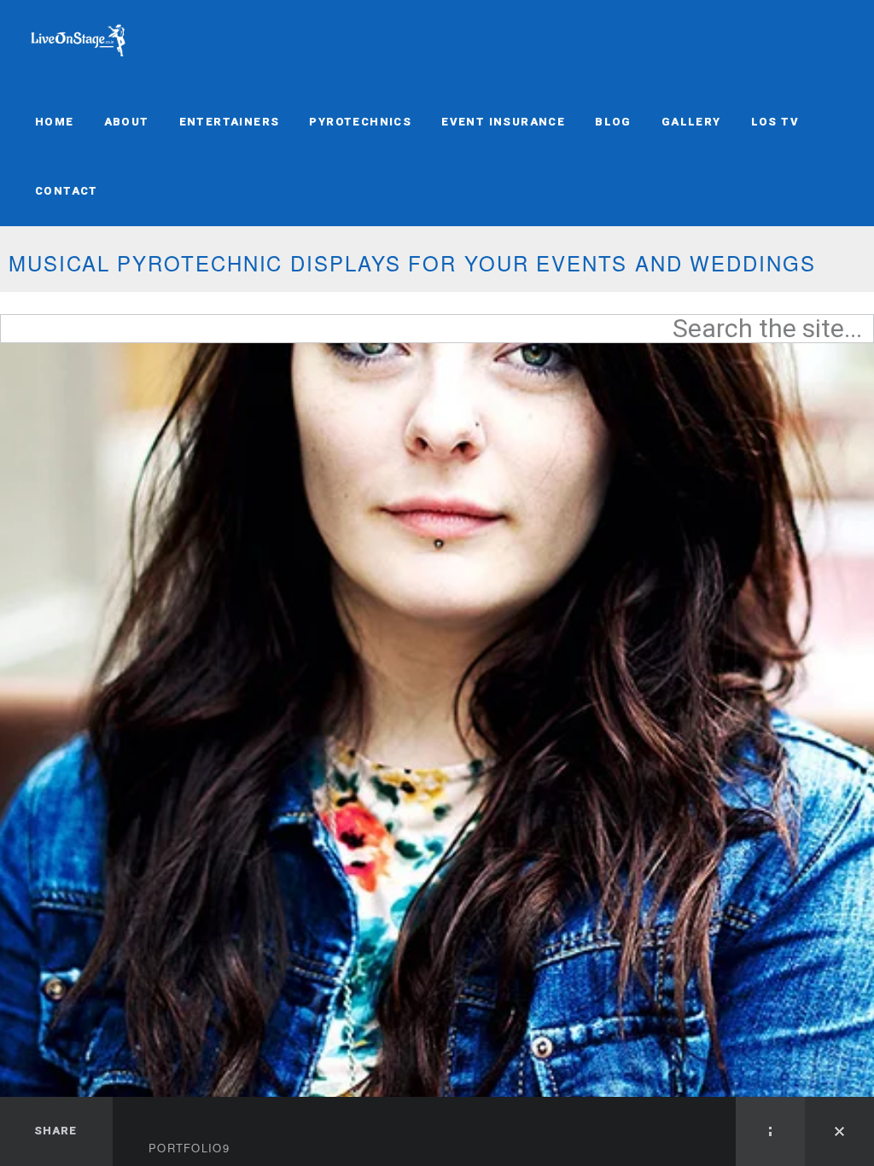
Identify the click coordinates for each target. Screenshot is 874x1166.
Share (55, 1130)
